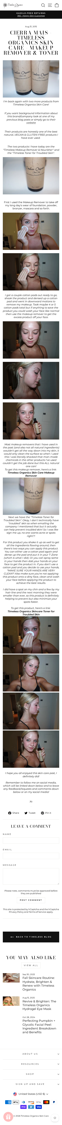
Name (7, 834)
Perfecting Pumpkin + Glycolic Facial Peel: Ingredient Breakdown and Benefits (39, 1026)
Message (10, 865)
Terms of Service (37, 912)
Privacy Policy (16, 912)
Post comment (31, 900)
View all (31, 965)
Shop (30, 1074)
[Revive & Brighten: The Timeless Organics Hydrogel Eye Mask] (11, 1001)
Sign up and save (30, 1084)
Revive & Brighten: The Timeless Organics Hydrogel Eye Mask (39, 1005)
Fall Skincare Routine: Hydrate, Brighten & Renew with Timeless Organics (38, 983)
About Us (30, 1054)
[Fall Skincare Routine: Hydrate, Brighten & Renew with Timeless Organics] (11, 978)
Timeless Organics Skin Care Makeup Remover (31, 474)
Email (7, 850)
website (31, 122)
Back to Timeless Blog (33, 937)
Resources (30, 1064)
